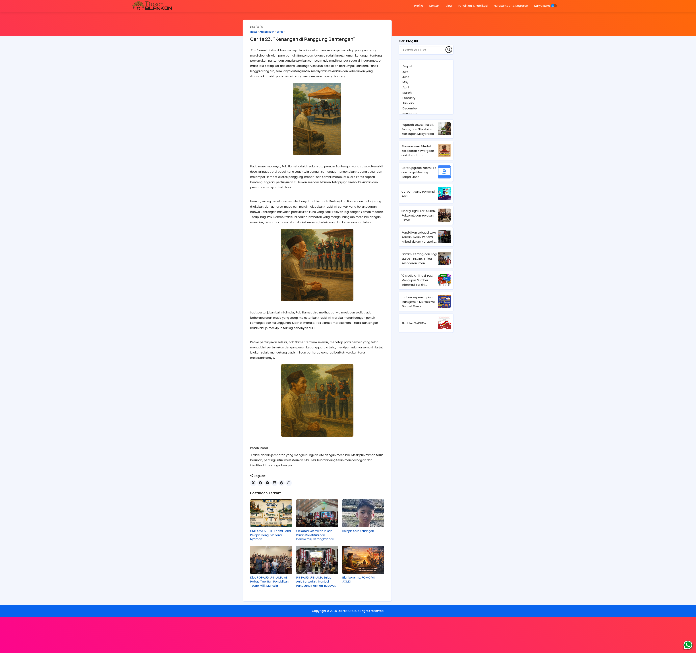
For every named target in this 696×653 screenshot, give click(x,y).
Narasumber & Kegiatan (511, 6)
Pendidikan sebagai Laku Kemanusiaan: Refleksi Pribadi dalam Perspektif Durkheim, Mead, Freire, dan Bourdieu (418, 237)
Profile (418, 6)
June (405, 77)
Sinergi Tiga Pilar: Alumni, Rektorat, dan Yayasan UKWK (418, 215)
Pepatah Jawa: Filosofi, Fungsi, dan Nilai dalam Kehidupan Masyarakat (417, 129)
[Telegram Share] (267, 483)
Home (253, 32)
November (410, 114)
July (405, 72)
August (407, 66)
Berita (280, 32)
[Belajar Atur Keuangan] (363, 513)
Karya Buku (542, 6)
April (405, 87)
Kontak (434, 6)
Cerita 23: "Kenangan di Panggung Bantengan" (302, 39)
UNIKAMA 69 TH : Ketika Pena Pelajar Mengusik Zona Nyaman (270, 535)
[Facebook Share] (260, 483)
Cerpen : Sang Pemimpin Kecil (418, 194)
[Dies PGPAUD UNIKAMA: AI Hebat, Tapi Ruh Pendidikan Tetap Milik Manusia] (271, 560)
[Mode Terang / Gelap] (554, 5)
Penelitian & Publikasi (473, 6)
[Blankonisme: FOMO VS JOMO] (363, 560)
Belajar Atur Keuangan (358, 531)
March (407, 93)
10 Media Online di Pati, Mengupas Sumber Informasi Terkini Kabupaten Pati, (417, 280)
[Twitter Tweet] (253, 483)
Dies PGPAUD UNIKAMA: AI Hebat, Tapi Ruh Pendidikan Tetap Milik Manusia (269, 582)
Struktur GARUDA (413, 323)
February (408, 98)
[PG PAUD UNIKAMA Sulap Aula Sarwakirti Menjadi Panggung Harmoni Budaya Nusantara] (317, 560)
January (408, 103)
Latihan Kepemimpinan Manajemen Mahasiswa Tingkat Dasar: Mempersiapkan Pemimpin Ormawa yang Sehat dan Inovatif (419, 302)
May (405, 82)
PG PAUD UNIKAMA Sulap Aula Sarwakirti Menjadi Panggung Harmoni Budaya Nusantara (315, 582)
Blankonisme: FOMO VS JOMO (358, 580)
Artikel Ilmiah (267, 32)
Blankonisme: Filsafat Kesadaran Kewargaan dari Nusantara (417, 150)
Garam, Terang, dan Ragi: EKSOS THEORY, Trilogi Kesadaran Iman (419, 258)
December (410, 108)
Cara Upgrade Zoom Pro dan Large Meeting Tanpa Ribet (418, 172)
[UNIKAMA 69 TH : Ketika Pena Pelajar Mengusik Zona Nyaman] (271, 513)
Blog (449, 6)
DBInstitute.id (347, 611)
